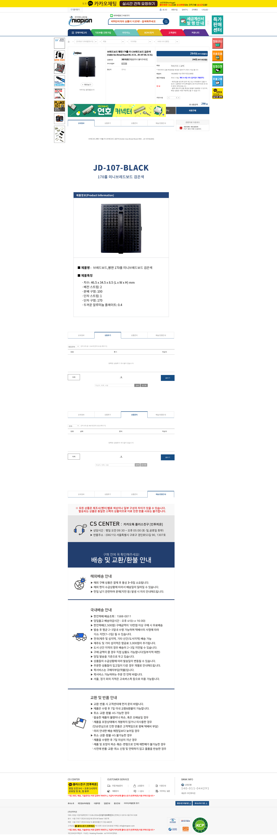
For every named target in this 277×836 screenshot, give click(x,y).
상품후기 (108, 123)
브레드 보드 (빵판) (163, 42)
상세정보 (81, 123)
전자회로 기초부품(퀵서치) (84, 42)
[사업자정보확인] (106, 815)
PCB (104, 42)
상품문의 (134, 123)
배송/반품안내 (161, 123)
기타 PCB (133, 42)
